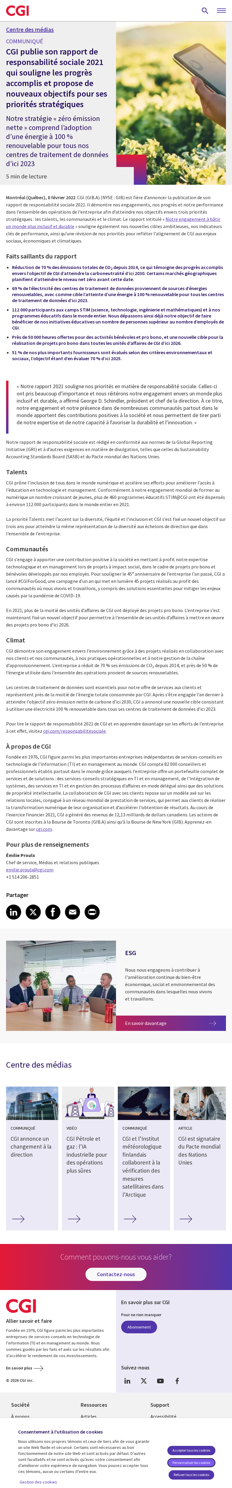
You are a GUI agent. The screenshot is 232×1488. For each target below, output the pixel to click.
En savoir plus (19, 1368)
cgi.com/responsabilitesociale (74, 731)
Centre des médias (30, 29)
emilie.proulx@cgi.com (29, 870)
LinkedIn (127, 1380)
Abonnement (139, 1327)
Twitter (144, 1380)
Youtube (160, 1380)
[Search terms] (205, 10)
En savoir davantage (149, 1023)
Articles (89, 1416)
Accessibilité (163, 1416)
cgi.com (44, 829)
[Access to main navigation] (221, 11)
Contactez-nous (116, 1274)
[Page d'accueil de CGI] (17, 10)
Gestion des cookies (38, 1482)
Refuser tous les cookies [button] (191, 1474)
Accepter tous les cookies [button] (191, 1450)
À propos (20, 1416)
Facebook (177, 1380)
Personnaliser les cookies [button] (191, 1462)
